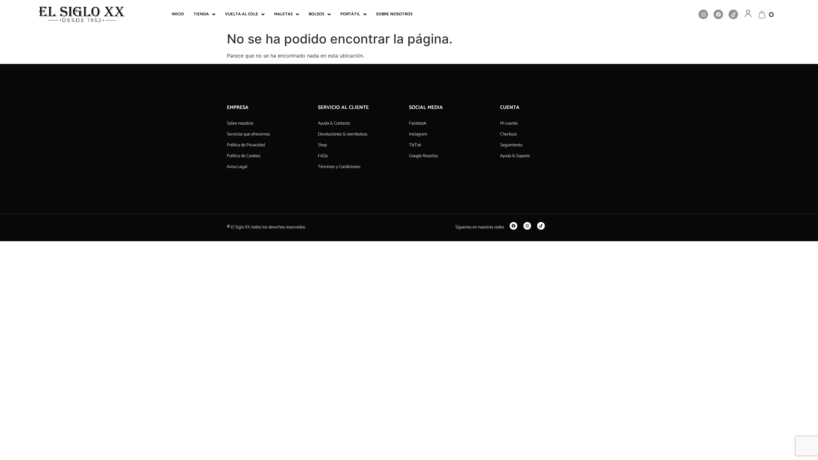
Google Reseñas (423, 156)
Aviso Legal (237, 167)
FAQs (323, 156)
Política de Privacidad (246, 145)
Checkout (508, 134)
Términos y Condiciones (339, 167)
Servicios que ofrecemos (248, 134)
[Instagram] (703, 14)
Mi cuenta (509, 123)
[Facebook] (718, 14)
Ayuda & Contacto (334, 123)
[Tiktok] (733, 14)
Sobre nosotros (240, 123)
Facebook (417, 123)
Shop (322, 145)
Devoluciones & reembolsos (342, 134)
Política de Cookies (243, 156)
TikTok (415, 145)
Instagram (418, 134)
